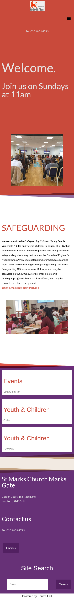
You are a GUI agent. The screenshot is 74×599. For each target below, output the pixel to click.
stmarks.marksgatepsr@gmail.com (21, 287)
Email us (11, 547)
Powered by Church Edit (37, 596)
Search (63, 584)
